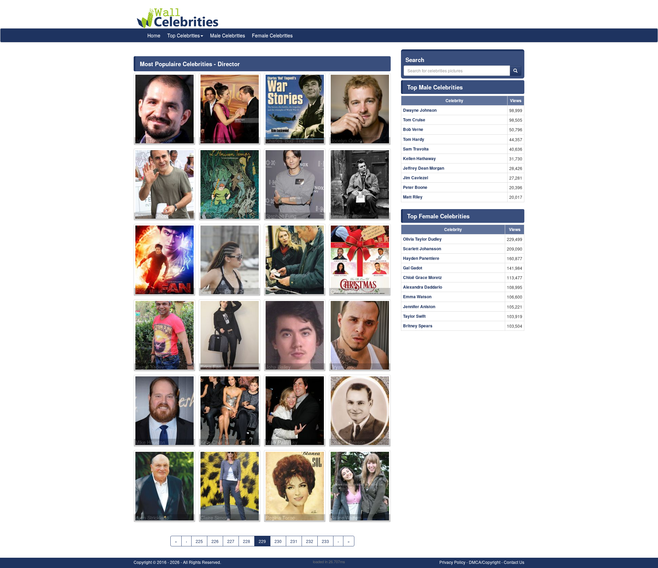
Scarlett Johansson (422, 248)
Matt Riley (413, 197)
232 (309, 541)
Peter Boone (415, 187)
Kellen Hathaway (419, 158)
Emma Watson (417, 296)
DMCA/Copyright (484, 562)
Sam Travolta (416, 149)
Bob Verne (413, 129)
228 (246, 541)
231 (293, 541)
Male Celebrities (227, 35)
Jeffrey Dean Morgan (423, 168)
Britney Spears (417, 326)
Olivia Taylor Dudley (422, 239)
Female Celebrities (272, 35)
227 (230, 541)
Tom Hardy (413, 139)
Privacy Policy (452, 562)
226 (215, 541)
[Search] (515, 70)
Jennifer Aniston (419, 306)
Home (153, 35)
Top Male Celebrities (435, 87)
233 (325, 541)
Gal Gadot (412, 268)
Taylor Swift (414, 316)
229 (262, 541)
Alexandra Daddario (422, 287)
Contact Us (514, 562)
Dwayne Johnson (420, 110)
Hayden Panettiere (421, 258)
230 (278, 541)
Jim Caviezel (415, 177)
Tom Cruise (414, 120)
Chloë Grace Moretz (422, 277)
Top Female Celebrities (438, 216)
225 (199, 541)
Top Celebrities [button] (183, 35)
